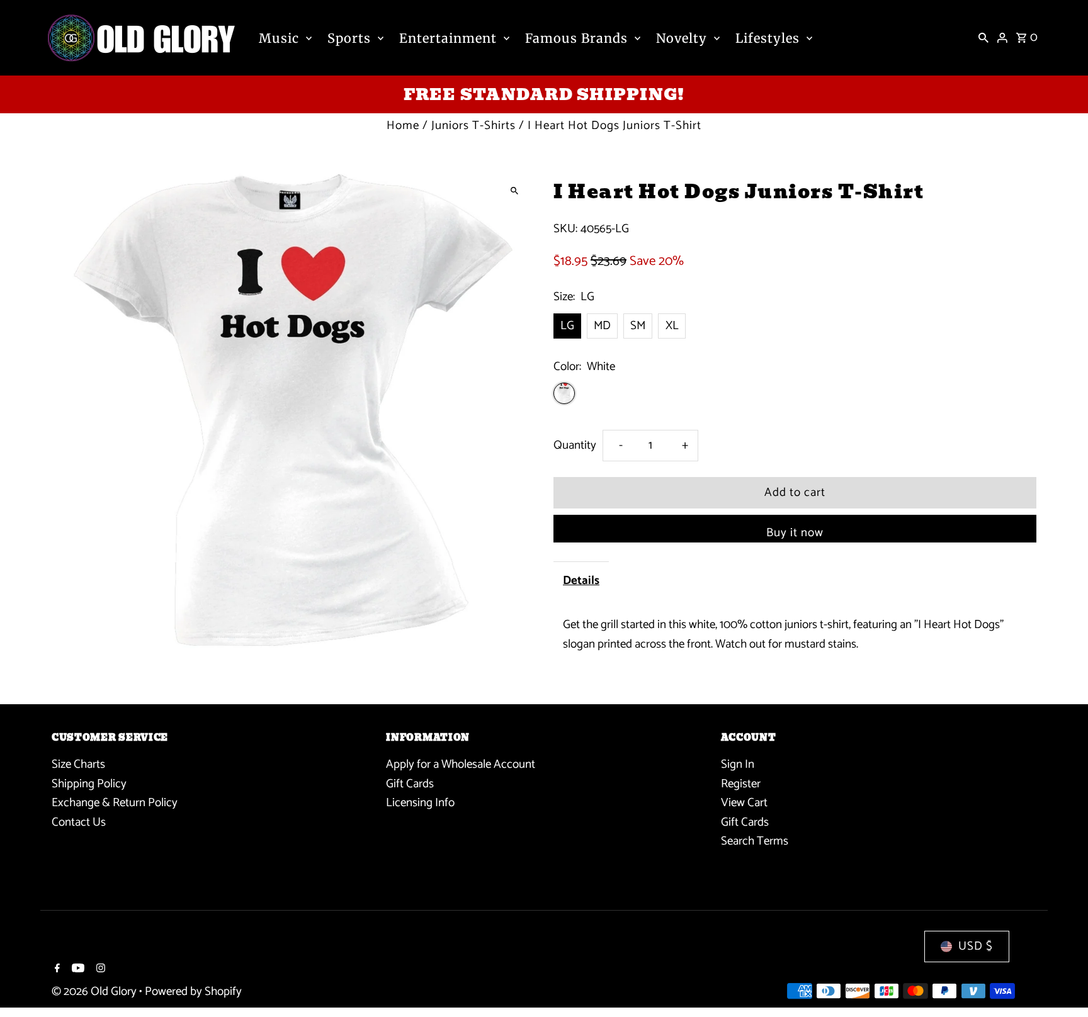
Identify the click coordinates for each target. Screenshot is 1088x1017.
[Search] (983, 38)
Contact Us (79, 822)
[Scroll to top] (1061, 984)
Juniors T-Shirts (473, 125)
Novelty (681, 38)
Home (403, 125)
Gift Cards (410, 784)
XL (672, 325)
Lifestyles (767, 38)
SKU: (565, 229)
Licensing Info (420, 802)
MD (602, 325)
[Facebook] (56, 969)
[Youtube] (76, 969)
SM (637, 325)
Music (279, 38)
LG (567, 325)
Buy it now (795, 532)
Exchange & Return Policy (115, 802)
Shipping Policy (89, 784)
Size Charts (78, 764)
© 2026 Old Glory (95, 991)
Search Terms (754, 841)
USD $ (975, 946)
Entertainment (448, 38)
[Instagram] (99, 969)
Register (741, 784)
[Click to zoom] (514, 190)
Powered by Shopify (193, 991)
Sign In (737, 764)
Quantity (574, 445)
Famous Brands (576, 38)
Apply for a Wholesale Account (460, 764)
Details (581, 580)
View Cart (744, 802)
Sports (349, 38)
